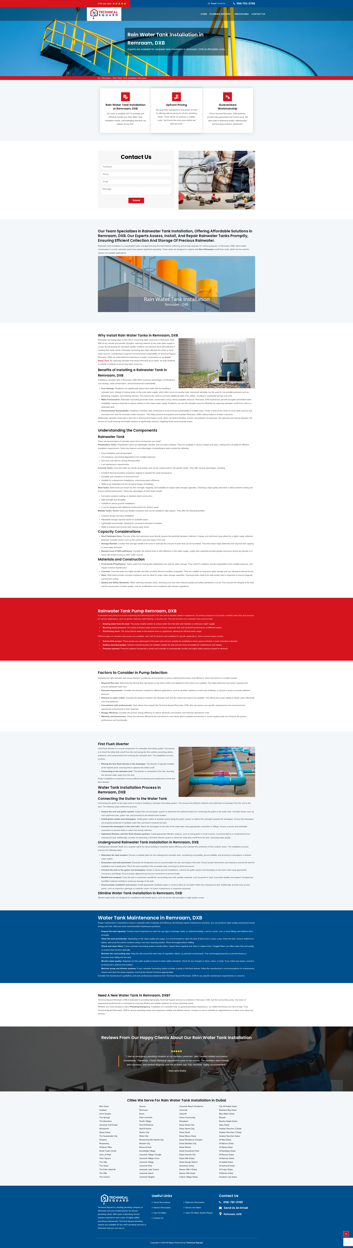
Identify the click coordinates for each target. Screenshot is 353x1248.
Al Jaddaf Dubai (226, 1162)
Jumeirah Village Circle (149, 1158)
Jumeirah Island (146, 1173)
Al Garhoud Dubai (227, 1166)
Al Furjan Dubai (226, 1169)
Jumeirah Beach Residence (191, 1106)
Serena (142, 1106)
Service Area (242, 14)
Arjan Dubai (224, 1125)
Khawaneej (104, 1143)
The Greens (104, 1177)
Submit (136, 200)
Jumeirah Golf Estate (108, 1125)
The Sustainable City (108, 1136)
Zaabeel (102, 1110)
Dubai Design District (188, 1162)
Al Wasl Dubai (225, 1140)
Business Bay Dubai (227, 1110)
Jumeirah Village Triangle (150, 1154)
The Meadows (105, 1121)
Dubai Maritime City (187, 1143)
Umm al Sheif (105, 1154)
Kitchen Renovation (162, 1207)
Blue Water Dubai (226, 1114)
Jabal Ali (182, 1114)
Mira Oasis (104, 1106)
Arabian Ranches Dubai (229, 1136)
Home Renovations (162, 1202)
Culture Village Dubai (188, 1177)
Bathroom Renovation (194, 1202)
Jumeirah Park (145, 1166)
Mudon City (144, 1132)
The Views (103, 1166)
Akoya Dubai (104, 1132)
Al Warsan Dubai (226, 1143)
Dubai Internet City (187, 1154)
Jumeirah (183, 1110)
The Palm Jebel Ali (107, 1169)
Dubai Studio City (186, 1125)
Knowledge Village (147, 1151)
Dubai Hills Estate (187, 1158)
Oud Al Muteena (146, 1125)
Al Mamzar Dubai (226, 1158)
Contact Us (258, 14)
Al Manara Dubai (226, 1154)
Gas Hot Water (160, 1213)
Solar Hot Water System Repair (199, 1213)
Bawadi (222, 1117)
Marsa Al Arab (145, 1147)
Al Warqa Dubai (226, 1147)
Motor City (143, 1136)
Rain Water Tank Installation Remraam (129, 78)
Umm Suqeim (105, 1114)
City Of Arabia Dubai (228, 1106)
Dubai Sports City (186, 1128)
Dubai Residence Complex (190, 1140)
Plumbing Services (220, 14)
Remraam (106, 78)
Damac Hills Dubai (187, 1173)
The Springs (104, 1117)
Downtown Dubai (186, 1166)
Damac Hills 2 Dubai (188, 1169)
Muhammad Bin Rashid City (151, 1140)
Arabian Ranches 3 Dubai (230, 1128)
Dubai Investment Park (189, 1151)
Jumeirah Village (146, 1162)
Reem (142, 1114)
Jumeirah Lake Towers (149, 1169)
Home (204, 14)
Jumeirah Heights (147, 1177)
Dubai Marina (185, 1147)
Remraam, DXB (233, 1214)
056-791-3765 (246, 3)
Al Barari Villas (105, 1147)
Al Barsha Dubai (226, 1173)
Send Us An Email (236, 1208)
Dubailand (183, 1121)
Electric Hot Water (193, 1207)
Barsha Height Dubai (228, 1121)
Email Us (221, 3)
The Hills (103, 1173)
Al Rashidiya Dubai (227, 1151)
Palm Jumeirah (145, 1117)
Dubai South (184, 1132)
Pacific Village (145, 1121)
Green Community (187, 1117)
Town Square (105, 1158)
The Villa (103, 1162)
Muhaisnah (104, 1128)
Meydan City (144, 1143)
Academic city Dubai (228, 1177)
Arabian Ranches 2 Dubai (230, 1132)
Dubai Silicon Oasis (187, 1136)
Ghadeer (103, 1140)
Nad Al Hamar (145, 1128)
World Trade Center (108, 1151)
